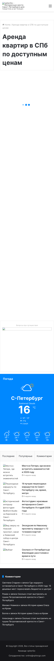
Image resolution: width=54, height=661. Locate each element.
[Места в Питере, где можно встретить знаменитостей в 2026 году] (11, 472)
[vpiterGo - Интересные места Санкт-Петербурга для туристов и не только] (14, 5)
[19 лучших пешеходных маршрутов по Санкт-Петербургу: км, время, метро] (11, 488)
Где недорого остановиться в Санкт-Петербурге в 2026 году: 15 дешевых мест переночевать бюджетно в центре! (26, 103)
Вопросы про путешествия (27, 325)
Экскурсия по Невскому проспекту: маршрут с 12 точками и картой (35, 528)
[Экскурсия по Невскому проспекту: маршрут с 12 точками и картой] (11, 535)
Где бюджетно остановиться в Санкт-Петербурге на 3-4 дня (26, 254)
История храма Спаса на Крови (33, 613)
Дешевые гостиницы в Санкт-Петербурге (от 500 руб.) (26, 182)
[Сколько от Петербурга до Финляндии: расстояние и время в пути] (11, 553)
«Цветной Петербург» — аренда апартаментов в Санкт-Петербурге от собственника (26, 299)
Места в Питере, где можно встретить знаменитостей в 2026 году (36, 468)
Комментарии (44, 456)
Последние (8, 456)
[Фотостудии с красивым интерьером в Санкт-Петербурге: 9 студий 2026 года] (11, 511)
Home (7, 24)
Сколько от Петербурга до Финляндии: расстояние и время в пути (36, 552)
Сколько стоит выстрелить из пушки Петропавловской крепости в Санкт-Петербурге (24, 597)
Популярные (25, 456)
